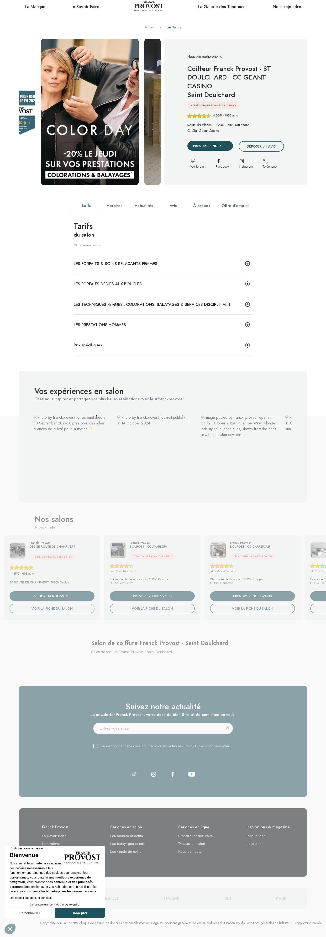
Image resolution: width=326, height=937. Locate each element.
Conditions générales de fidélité (266, 923)
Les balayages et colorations (129, 844)
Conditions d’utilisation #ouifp (224, 923)
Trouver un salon (191, 844)
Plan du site (69, 923)
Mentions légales (151, 923)
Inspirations (256, 836)
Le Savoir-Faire (54, 836)
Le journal (255, 844)
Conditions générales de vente (183, 923)
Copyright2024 (51, 923)
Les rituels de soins (126, 851)
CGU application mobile (305, 923)
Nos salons (51, 844)
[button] (70, 452)
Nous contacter (190, 851)
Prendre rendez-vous (195, 836)
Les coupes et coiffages (129, 836)
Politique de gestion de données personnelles (108, 923)
